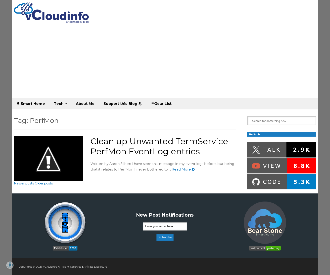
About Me (85, 104)
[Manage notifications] (9, 265)
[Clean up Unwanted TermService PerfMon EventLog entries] (48, 158)
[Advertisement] (165, 64)
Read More (182, 169)
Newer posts (24, 183)
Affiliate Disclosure (95, 266)
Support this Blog (121, 104)
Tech (59, 104)
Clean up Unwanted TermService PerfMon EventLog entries (159, 146)
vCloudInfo (50, 266)
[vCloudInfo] (52, 16)
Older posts (44, 183)
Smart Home (32, 104)
